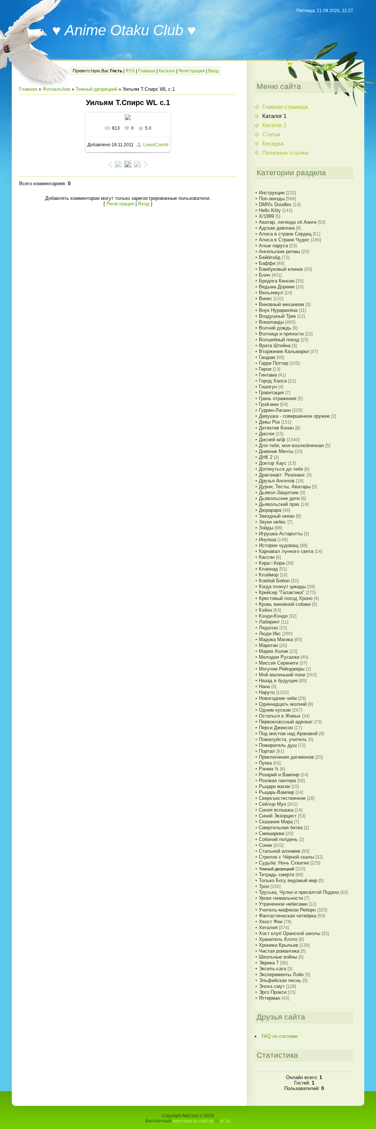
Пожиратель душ (278, 745)
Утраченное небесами (283, 904)
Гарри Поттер (273, 363)
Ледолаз (268, 627)
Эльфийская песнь (280, 980)
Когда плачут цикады (282, 586)
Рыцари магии (274, 786)
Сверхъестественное (282, 798)
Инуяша (267, 539)
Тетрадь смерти (276, 874)
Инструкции (272, 192)
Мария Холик (273, 651)
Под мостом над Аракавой (288, 733)
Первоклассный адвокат (286, 721)
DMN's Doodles (275, 204)
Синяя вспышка (276, 810)
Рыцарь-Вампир (276, 792)
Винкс (265, 298)
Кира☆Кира (272, 563)
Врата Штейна (274, 345)
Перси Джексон (276, 727)
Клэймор (268, 575)
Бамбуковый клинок (281, 269)
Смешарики (271, 833)
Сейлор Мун (272, 804)
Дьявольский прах (279, 504)
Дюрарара (270, 510)
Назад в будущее (278, 680)
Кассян (267, 557)
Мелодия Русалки (279, 657)
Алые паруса (273, 245)
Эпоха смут (272, 986)
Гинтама (268, 375)
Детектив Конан (276, 428)
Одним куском (275, 710)
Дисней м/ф (272, 439)
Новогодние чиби (278, 698)
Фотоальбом (56, 89)
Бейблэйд (270, 257)
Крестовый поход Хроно (285, 598)
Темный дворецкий (96, 89)
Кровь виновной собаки (285, 604)
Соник (265, 845)
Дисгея (266, 433)
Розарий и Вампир (279, 774)
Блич (264, 275)
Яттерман (269, 998)
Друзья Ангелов (276, 480)
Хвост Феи (270, 921)
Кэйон (265, 610)
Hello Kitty (270, 210)
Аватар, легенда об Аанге (288, 222)
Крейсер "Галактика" (281, 592)
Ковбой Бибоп (274, 580)
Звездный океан (276, 516)
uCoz (225, 1120)
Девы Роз (269, 422)
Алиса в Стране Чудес (284, 239)
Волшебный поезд (279, 339)
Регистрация (191, 70)
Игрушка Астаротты (281, 533)
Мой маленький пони (282, 674)
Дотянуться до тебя (281, 469)
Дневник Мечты (276, 451)
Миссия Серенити (278, 663)
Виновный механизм (281, 304)
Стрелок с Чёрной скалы (286, 857)
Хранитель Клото (278, 939)
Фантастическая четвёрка (287, 915)
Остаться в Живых (280, 716)
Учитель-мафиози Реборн (287, 910)
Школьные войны (278, 957)
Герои (265, 369)
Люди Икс (270, 633)
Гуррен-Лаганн (275, 410)
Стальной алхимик (279, 851)
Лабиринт (269, 622)
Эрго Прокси (272, 992)
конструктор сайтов (193, 1120)
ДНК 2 (265, 457)
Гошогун (268, 386)
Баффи (267, 263)
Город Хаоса (273, 381)
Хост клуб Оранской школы (289, 933)
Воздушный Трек (277, 316)
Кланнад (268, 569)
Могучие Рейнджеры (281, 669)
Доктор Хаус (273, 463)
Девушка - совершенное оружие (294, 416)
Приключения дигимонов (286, 757)
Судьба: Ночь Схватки (284, 863)
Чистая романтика (279, 951)
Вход (213, 70)
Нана (264, 686)
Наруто (267, 692)
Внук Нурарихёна (278, 310)
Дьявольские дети (279, 498)
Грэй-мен (269, 404)
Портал (267, 751)
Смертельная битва (281, 827)
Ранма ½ (269, 769)
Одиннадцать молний (283, 704)
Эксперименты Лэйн (281, 974)
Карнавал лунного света (286, 551)
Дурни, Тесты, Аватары (285, 486)
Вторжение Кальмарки (284, 351)
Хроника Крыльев (278, 945)
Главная (146, 70)
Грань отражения (277, 398)
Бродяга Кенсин (276, 281)
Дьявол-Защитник (279, 492)
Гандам (267, 357)
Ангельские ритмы (279, 251)
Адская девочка (276, 228)
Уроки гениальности (281, 898)
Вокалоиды (271, 322)
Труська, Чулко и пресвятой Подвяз (299, 892)
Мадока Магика (276, 639)
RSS (130, 70)
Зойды (266, 528)
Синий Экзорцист (278, 816)
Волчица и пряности (281, 334)
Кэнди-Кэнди (273, 616)
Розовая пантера (277, 780)
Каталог (167, 70)
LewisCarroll (156, 144)
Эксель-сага (272, 968)
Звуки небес (272, 522)
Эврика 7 (269, 963)
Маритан (268, 645)
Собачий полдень (278, 839)
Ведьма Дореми (276, 287)
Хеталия (268, 927)
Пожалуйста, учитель (283, 739)
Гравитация (271, 392)
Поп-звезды (272, 198)
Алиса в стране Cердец (285, 234)
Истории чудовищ (279, 545)
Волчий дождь (275, 328)
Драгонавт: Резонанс (282, 475)
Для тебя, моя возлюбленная (291, 445)
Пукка (265, 763)
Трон (264, 886)
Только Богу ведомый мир (288, 880)
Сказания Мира (276, 821)
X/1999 (266, 216)
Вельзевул (271, 292)
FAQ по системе (279, 1036)
